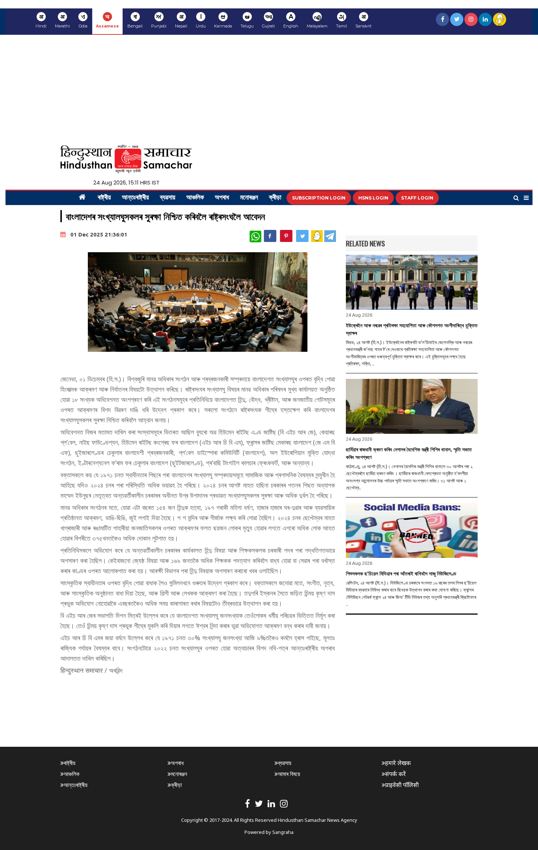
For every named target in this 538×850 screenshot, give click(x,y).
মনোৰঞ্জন (249, 198)
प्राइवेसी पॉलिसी (402, 785)
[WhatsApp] (255, 236)
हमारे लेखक (398, 763)
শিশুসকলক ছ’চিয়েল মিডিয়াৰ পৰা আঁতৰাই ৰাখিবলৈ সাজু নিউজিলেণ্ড (401, 573)
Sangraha (283, 832)
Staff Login (417, 198)
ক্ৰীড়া (275, 198)
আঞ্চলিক (195, 198)
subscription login (318, 198)
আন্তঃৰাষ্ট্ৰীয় (135, 198)
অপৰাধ (222, 198)
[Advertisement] (269, 89)
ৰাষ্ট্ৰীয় (104, 198)
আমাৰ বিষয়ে (289, 774)
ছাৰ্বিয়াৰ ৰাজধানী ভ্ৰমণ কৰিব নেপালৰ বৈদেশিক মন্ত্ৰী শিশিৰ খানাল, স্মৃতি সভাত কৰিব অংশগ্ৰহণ (409, 453)
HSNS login (373, 198)
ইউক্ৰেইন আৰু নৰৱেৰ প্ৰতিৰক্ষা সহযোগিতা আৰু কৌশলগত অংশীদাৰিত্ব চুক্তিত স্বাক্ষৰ (412, 329)
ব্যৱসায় (167, 198)
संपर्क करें (395, 774)
